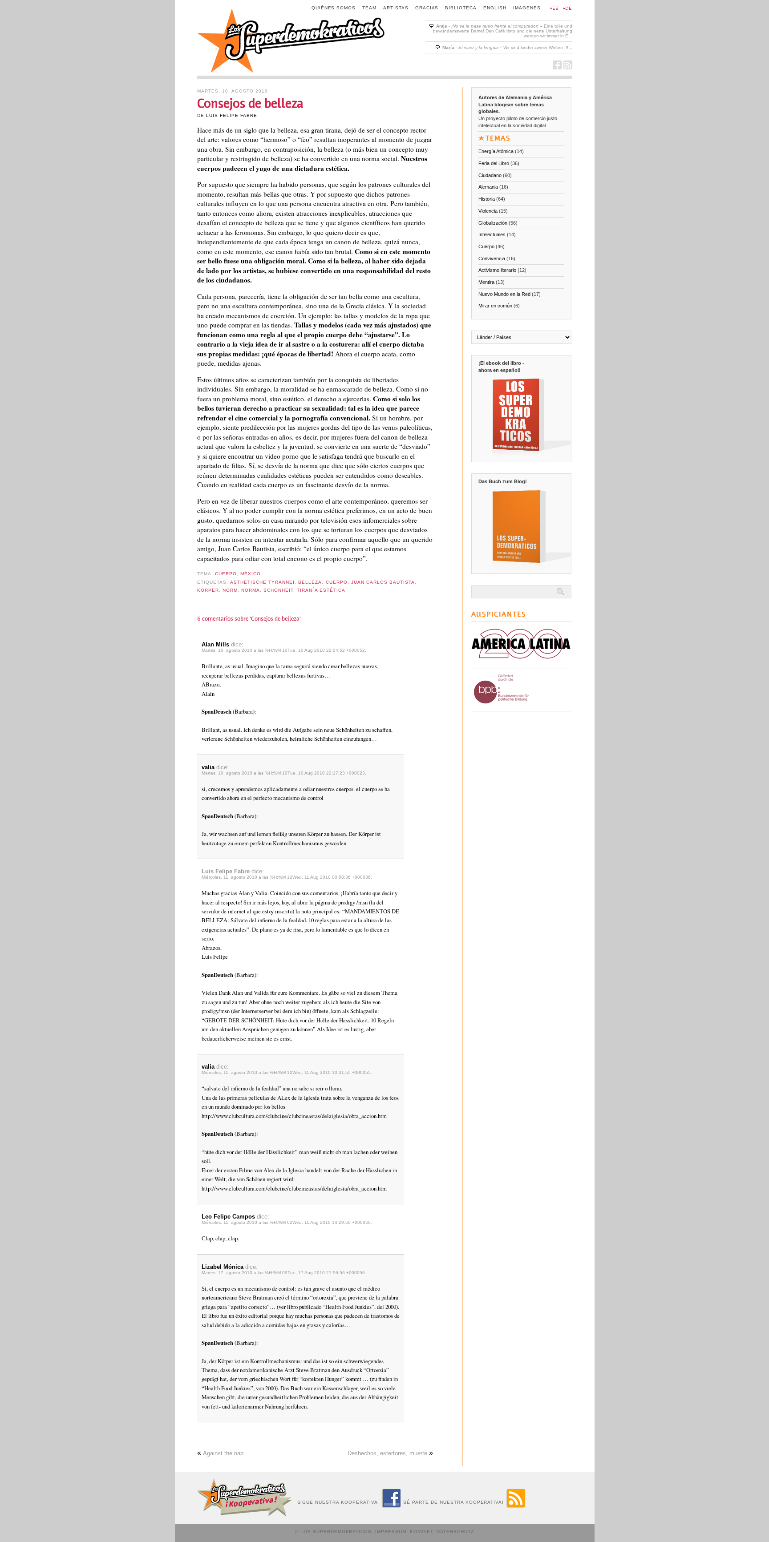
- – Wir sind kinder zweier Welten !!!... (507, 47)
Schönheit (278, 590)
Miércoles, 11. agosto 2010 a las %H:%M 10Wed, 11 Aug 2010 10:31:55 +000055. (287, 1072)
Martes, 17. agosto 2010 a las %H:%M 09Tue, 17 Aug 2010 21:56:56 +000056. (284, 1272)
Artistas (396, 7)
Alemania (488, 187)
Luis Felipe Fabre (231, 115)
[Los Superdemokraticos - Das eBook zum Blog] (524, 453)
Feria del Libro (493, 163)
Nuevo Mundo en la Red (504, 294)
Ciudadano (490, 175)
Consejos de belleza (250, 103)
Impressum (390, 1531)
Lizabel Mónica (222, 1266)
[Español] (553, 8)
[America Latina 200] (521, 662)
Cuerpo (226, 573)
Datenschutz (455, 1531)
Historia (486, 199)
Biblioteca (461, 7)
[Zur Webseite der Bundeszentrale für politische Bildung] (519, 705)
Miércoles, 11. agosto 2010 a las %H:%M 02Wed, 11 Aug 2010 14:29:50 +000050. (287, 1222)
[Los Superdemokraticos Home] (291, 72)
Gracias (427, 7)
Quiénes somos (334, 7)
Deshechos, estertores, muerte (387, 1453)
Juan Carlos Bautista (383, 582)
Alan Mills (215, 644)
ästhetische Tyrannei (262, 582)
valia (208, 767)
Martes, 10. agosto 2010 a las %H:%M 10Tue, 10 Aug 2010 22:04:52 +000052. (284, 650)
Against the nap (223, 1453)
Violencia (488, 211)
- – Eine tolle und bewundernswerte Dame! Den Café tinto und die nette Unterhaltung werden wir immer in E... (502, 31)
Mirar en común (495, 305)
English (494, 7)
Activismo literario (497, 270)
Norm (230, 590)
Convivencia (491, 258)
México (250, 573)
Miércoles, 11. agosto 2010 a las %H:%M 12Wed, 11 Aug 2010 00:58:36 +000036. (287, 877)
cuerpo (337, 582)
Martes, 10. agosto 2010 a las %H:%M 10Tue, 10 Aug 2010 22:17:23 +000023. (284, 773)
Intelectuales (492, 234)
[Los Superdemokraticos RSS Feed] (567, 67)
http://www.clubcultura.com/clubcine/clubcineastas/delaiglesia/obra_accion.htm (294, 1116)
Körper (208, 590)
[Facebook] (391, 1506)
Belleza (310, 582)
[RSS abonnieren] (516, 1506)
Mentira (486, 282)
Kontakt (421, 1531)
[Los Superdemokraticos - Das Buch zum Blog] (524, 565)
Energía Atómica (496, 151)
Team (369, 7)
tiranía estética (321, 590)
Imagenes (527, 7)
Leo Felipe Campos (228, 1216)
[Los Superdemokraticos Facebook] (557, 67)
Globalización (492, 223)
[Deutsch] (566, 8)
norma (250, 590)
